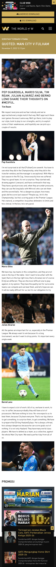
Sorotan (6, 39)
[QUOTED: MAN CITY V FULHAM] (28, 73)
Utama (24, 39)
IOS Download (28, 20)
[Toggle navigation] (50, 28)
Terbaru (16, 39)
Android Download (29, 14)
